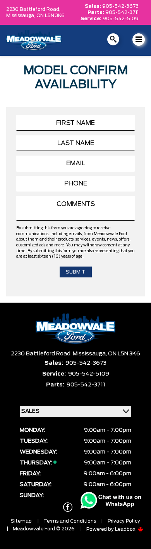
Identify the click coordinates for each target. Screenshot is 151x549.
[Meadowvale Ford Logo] (34, 40)
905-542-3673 (120, 6)
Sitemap (21, 521)
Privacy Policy (124, 521)
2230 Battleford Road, (42, 354)
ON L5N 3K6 (50, 15)
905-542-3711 (122, 12)
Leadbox (126, 529)
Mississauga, (21, 15)
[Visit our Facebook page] (67, 507)
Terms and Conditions (69, 521)
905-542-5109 (121, 18)
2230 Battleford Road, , (34, 9)
